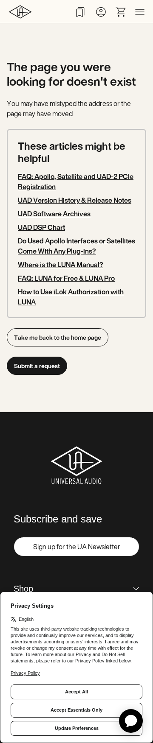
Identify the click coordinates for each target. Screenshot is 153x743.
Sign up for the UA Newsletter (76, 547)
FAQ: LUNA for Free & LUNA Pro (66, 278)
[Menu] (139, 11)
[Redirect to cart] (121, 12)
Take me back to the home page (57, 337)
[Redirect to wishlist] (80, 12)
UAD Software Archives (54, 214)
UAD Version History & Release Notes (74, 200)
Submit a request (37, 365)
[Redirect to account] (100, 12)
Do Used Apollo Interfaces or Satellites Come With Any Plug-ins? (76, 246)
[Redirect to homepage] (20, 11)
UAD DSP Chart (41, 227)
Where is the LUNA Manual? (60, 265)
